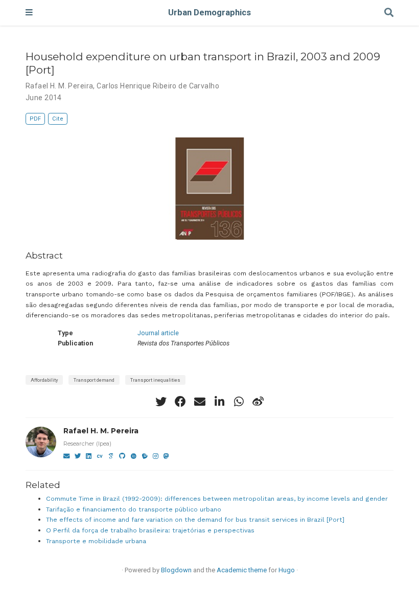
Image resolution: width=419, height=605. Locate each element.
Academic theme (242, 570)
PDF (35, 118)
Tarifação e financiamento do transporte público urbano (133, 509)
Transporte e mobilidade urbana (96, 541)
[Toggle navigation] (29, 13)
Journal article (158, 333)
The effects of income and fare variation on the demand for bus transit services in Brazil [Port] (195, 519)
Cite (57, 118)
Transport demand (94, 380)
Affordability (44, 380)
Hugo (286, 570)
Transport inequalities (155, 380)
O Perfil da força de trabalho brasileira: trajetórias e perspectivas (150, 530)
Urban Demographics (209, 12)
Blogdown (176, 570)
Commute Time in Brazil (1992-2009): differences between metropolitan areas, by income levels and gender (217, 498)
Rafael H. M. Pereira (100, 431)
